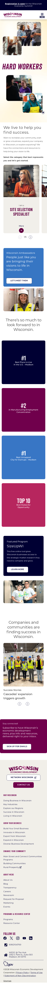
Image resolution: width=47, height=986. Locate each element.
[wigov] (8, 962)
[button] (21, 230)
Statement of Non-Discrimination (20, 976)
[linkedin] (30, 938)
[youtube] (24, 938)
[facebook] (5, 938)
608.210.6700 (15, 945)
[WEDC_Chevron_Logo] (12, 13)
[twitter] (11, 938)
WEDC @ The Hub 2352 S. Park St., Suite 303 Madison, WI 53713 (20, 955)
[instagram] (17, 938)
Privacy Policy (22, 973)
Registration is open (15, 4)
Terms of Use (36, 973)
